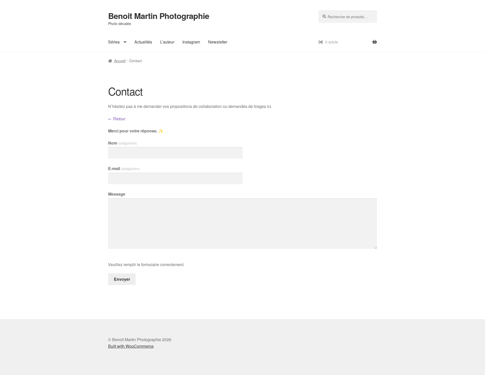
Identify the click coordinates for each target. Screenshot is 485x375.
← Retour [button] (116, 119)
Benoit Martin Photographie (158, 15)
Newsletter (217, 42)
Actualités (143, 42)
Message (116, 194)
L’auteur (167, 42)
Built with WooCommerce (131, 346)
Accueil (120, 60)
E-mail (124, 168)
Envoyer (122, 279)
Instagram (191, 42)
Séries (114, 42)
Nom (122, 143)
